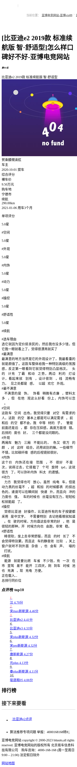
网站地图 (8, 763)
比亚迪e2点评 (22, 719)
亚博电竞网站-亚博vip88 (57, 15)
